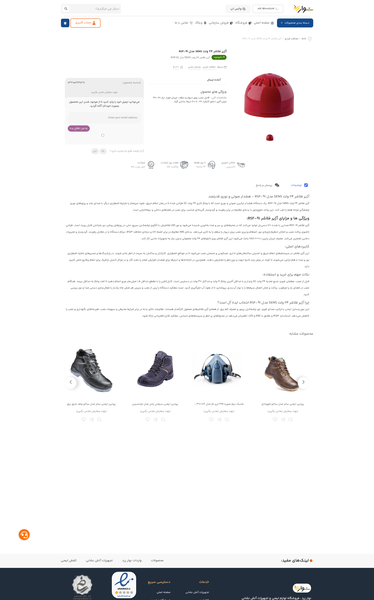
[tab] (299, 185)
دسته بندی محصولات (297, 23)
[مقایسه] (283, 419)
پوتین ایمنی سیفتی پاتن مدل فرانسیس (155, 404)
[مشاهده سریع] (291, 419)
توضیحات (296, 185)
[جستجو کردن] (66, 8)
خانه (304, 39)
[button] (65, 23)
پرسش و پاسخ (264, 185)
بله (103, 151)
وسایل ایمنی (194, 67)
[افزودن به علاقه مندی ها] (275, 419)
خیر (95, 151)
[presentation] (303, 383)
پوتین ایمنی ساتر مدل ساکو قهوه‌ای (282, 404)
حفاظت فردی (292, 39)
